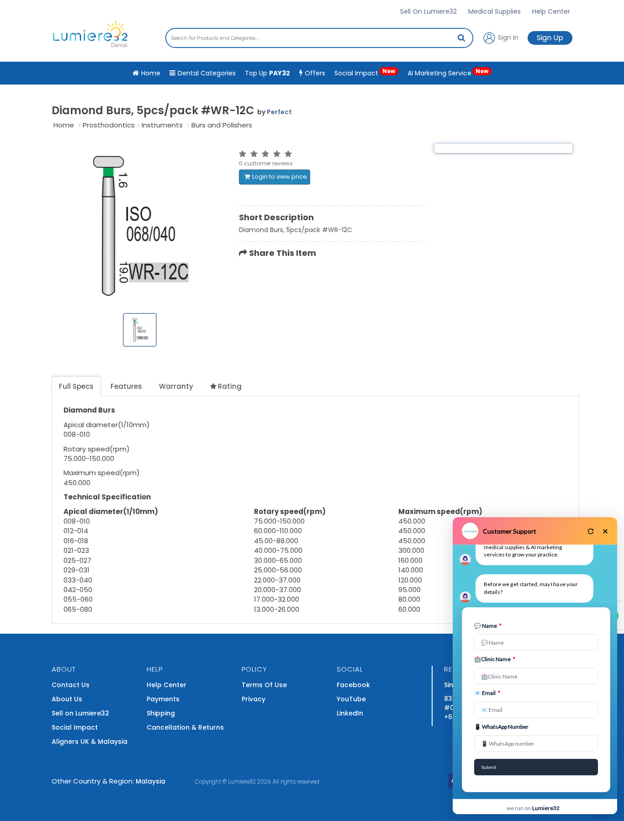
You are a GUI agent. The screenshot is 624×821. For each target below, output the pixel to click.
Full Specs (76, 386)
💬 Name (488, 625)
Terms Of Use (264, 684)
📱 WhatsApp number (501, 726)
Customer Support (509, 531)
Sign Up (550, 37)
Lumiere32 (242, 781)
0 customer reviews (266, 163)
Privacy (253, 699)
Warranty (176, 386)
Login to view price (279, 176)
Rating (230, 386)
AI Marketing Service (447, 72)
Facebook (353, 684)
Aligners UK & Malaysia (89, 741)
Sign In (507, 37)
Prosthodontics (109, 125)
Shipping (161, 713)
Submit (489, 767)
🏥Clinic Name (494, 659)
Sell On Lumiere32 (428, 11)
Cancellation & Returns (185, 727)
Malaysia (150, 781)
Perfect (279, 112)
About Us (67, 699)
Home (63, 125)
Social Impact (364, 72)
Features (126, 386)
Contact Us (71, 684)
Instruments (162, 125)
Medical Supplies (494, 11)
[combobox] (319, 38)
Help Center (551, 11)
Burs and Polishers (221, 125)
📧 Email (487, 692)
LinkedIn (350, 713)
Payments (163, 699)
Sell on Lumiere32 (80, 713)
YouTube (351, 699)
